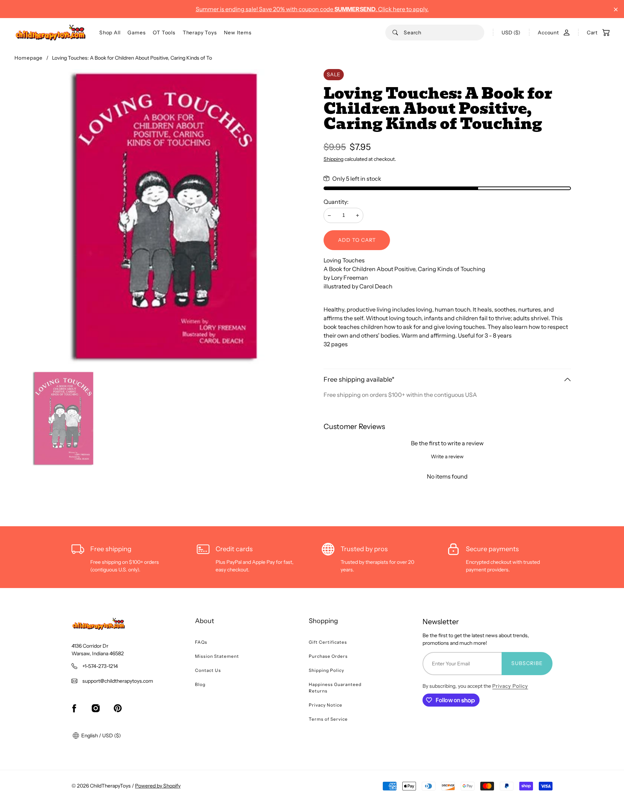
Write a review (447, 456)
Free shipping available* (359, 379)
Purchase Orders (328, 656)
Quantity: (336, 201)
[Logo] (50, 32)
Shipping (333, 159)
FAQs (201, 642)
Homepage (28, 58)
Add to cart (357, 240)
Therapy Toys (200, 32)
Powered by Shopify (158, 785)
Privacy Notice (325, 705)
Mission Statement (217, 656)
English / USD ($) (100, 735)
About (204, 621)
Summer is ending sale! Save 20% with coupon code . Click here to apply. (312, 9)
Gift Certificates (328, 642)
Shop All (109, 32)
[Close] (616, 10)
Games (136, 32)
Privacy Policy (510, 686)
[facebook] (74, 708)
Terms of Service (328, 719)
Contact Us (208, 670)
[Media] (163, 218)
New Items (237, 32)
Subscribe (527, 663)
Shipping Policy (326, 670)
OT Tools (164, 32)
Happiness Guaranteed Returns (335, 688)
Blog (200, 684)
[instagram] (96, 708)
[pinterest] (118, 708)
